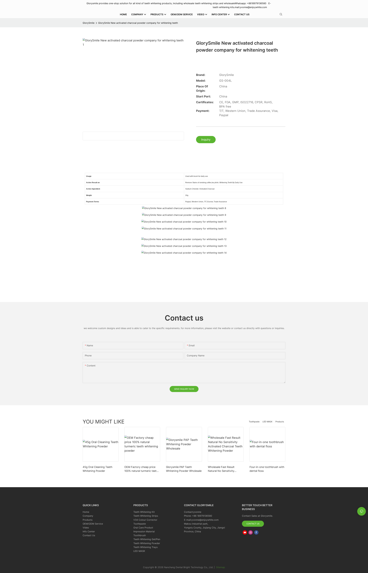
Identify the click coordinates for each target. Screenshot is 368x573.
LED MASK (267, 421)
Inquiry (205, 139)
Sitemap (220, 567)
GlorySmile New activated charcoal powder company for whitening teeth (138, 22)
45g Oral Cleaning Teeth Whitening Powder (97, 468)
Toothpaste (254, 421)
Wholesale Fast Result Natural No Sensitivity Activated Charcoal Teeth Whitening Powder (223, 469)
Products (279, 421)
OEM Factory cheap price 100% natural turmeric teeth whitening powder (141, 469)
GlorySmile (88, 22)
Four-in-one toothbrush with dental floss (267, 468)
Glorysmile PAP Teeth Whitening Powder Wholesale (184, 468)
